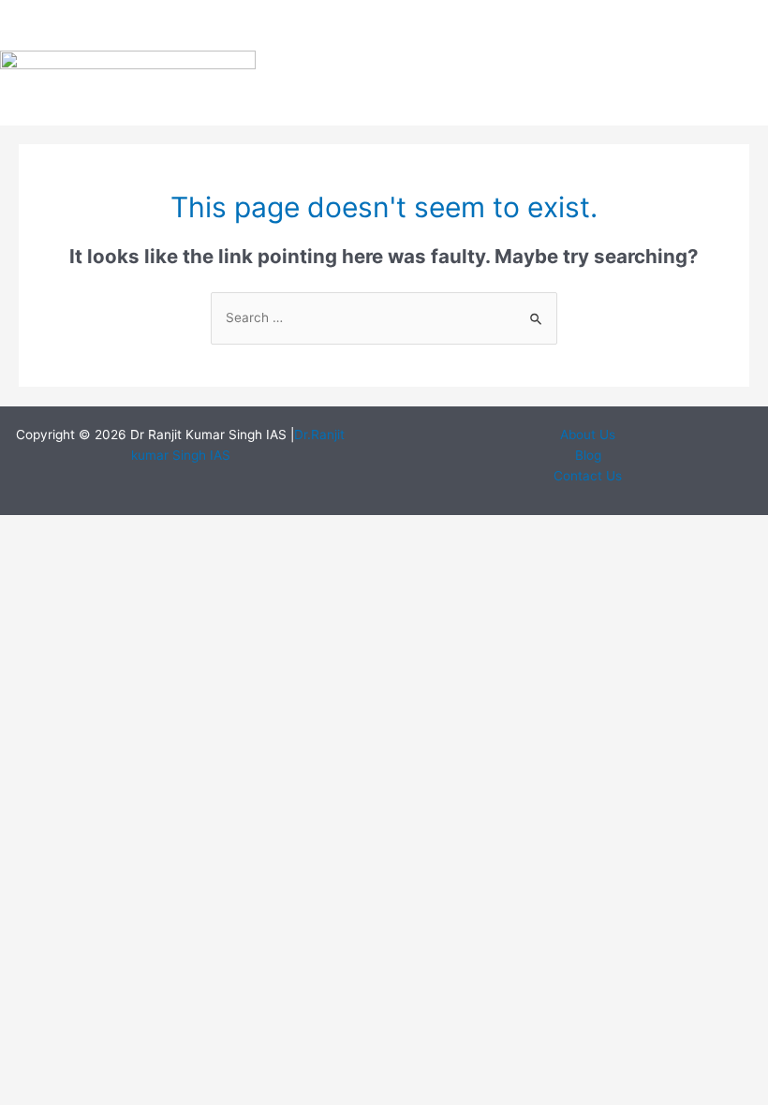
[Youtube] (680, 86)
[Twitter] (680, 32)
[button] (426, 62)
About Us (587, 434)
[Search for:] (384, 317)
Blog (588, 455)
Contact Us (588, 475)
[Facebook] (624, 32)
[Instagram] (735, 32)
